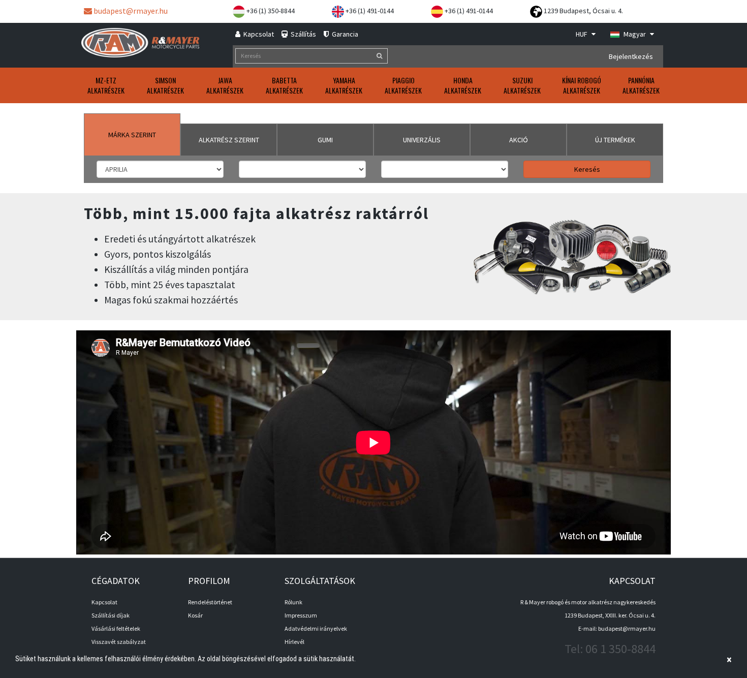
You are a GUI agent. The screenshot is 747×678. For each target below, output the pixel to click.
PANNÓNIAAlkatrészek (641, 85)
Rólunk (293, 602)
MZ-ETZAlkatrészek (105, 85)
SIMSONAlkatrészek (165, 85)
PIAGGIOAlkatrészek (403, 85)
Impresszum (301, 615)
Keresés (587, 169)
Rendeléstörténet (210, 602)
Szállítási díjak (110, 615)
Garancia (344, 34)
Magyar (634, 34)
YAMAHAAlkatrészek (343, 85)
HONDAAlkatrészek (462, 85)
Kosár (195, 615)
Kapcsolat (258, 34)
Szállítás (302, 34)
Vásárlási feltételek (115, 628)
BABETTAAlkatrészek (284, 85)
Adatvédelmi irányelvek (316, 628)
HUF (582, 34)
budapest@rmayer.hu (130, 11)
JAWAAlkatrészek (224, 85)
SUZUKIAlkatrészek (522, 85)
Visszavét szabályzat (118, 641)
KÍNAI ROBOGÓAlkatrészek (581, 85)
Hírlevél (294, 641)
